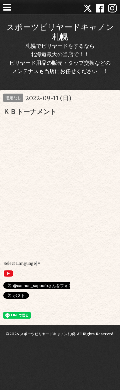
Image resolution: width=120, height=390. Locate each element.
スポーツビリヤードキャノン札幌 (60, 32)
